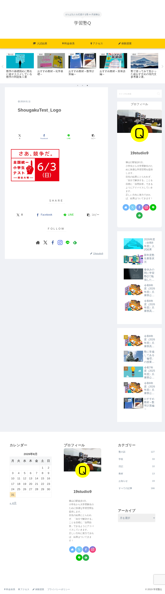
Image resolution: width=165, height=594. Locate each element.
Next (162, 66)
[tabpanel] (20, 66)
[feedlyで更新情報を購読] (75, 242)
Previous (2, 66)
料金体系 (10, 589)
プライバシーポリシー (58, 589)
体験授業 (39, 589)
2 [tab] (82, 85)
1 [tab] (77, 85)
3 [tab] (87, 85)
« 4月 (13, 503)
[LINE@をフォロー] (67, 242)
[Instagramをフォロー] (60, 242)
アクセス (24, 589)
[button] (93, 136)
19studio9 (139, 153)
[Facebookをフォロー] (52, 242)
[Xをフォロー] (45, 242)
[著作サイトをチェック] (38, 242)
